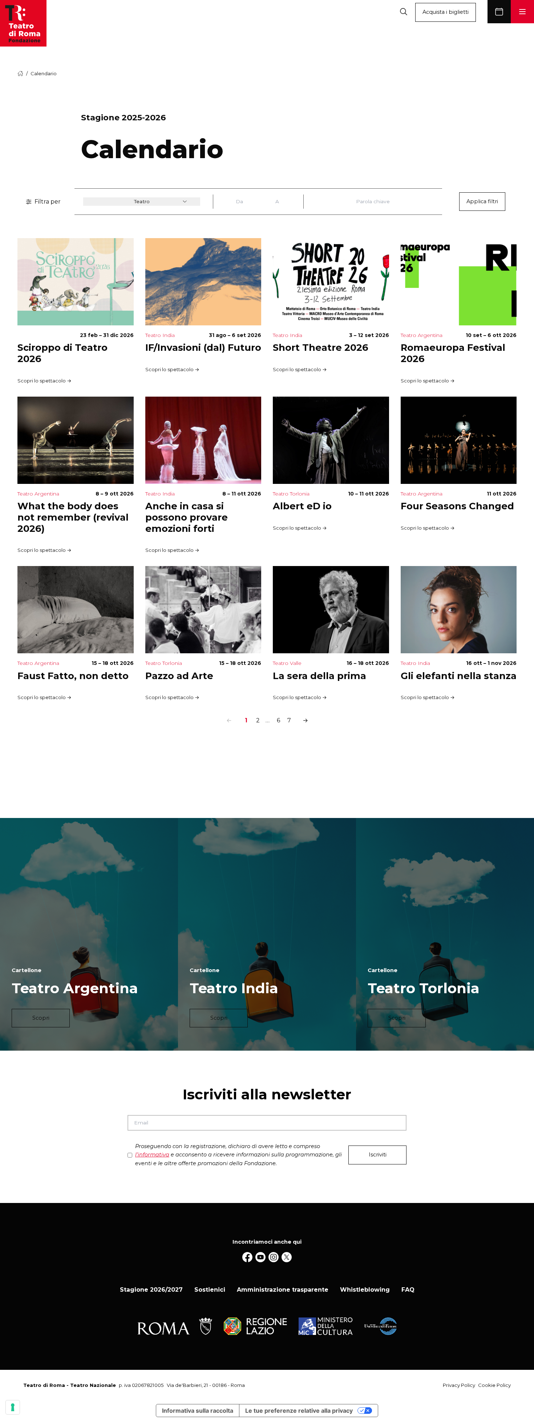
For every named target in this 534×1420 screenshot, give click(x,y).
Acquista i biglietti (445, 12)
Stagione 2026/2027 (151, 1289)
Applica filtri (482, 201)
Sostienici (209, 1289)
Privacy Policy (459, 1385)
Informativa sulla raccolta (197, 1410)
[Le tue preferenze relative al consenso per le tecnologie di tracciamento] (13, 1407)
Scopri (40, 1018)
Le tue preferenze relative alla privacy (299, 1410)
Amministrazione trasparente (282, 1289)
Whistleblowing (365, 1289)
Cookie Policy (494, 1385)
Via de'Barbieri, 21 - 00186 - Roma (206, 1385)
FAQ (407, 1289)
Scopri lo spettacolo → (44, 381)
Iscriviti (378, 1154)
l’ (152, 1154)
